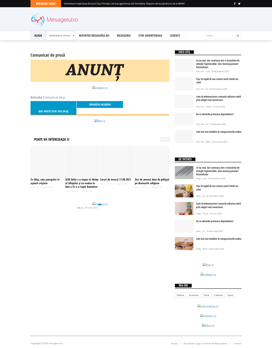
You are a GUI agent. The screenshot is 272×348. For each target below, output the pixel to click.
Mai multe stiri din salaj (53, 111)
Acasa (38, 36)
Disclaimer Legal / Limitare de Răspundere (205, 343)
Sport (230, 295)
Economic (194, 295)
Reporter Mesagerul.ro (94, 36)
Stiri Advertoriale (150, 36)
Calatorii (218, 295)
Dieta (206, 295)
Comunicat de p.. (54, 97)
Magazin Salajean (66, 207)
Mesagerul (124, 36)
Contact (175, 36)
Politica (180, 295)
